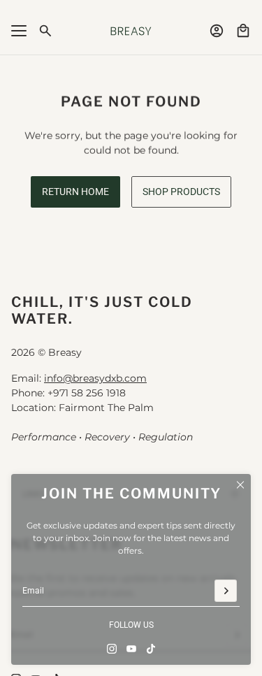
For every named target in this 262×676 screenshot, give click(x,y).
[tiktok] (151, 648)
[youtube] (131, 648)
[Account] (216, 30)
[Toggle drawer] (19, 30)
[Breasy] (131, 31)
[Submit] (225, 591)
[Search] (45, 30)
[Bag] (243, 30)
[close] (240, 484)
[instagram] (111, 648)
